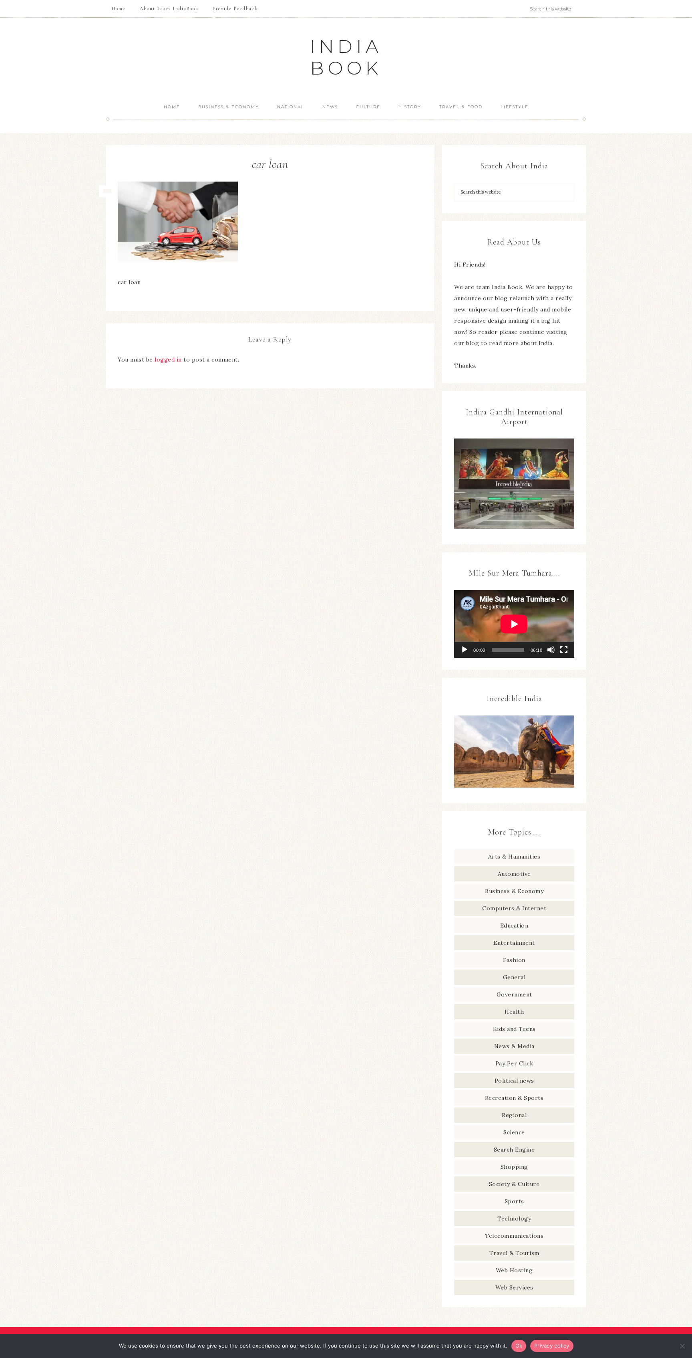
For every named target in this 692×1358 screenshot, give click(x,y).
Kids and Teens (514, 1029)
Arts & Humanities (514, 856)
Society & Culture (514, 1184)
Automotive (514, 873)
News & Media (514, 1046)
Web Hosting (514, 1270)
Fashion (514, 960)
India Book (346, 57)
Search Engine (514, 1149)
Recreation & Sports (514, 1097)
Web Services (514, 1287)
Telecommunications (514, 1235)
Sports (514, 1201)
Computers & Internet (514, 908)
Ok (519, 1345)
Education (514, 925)
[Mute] (551, 650)
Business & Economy (514, 891)
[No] (682, 1346)
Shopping (514, 1166)
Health (514, 1011)
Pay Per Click (514, 1063)
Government (514, 994)
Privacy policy (551, 1345)
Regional (514, 1115)
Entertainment (514, 942)
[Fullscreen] (564, 650)
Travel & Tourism (514, 1253)
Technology (514, 1218)
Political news (514, 1080)
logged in (168, 359)
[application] (514, 624)
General (514, 977)
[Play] (465, 650)
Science (514, 1132)
